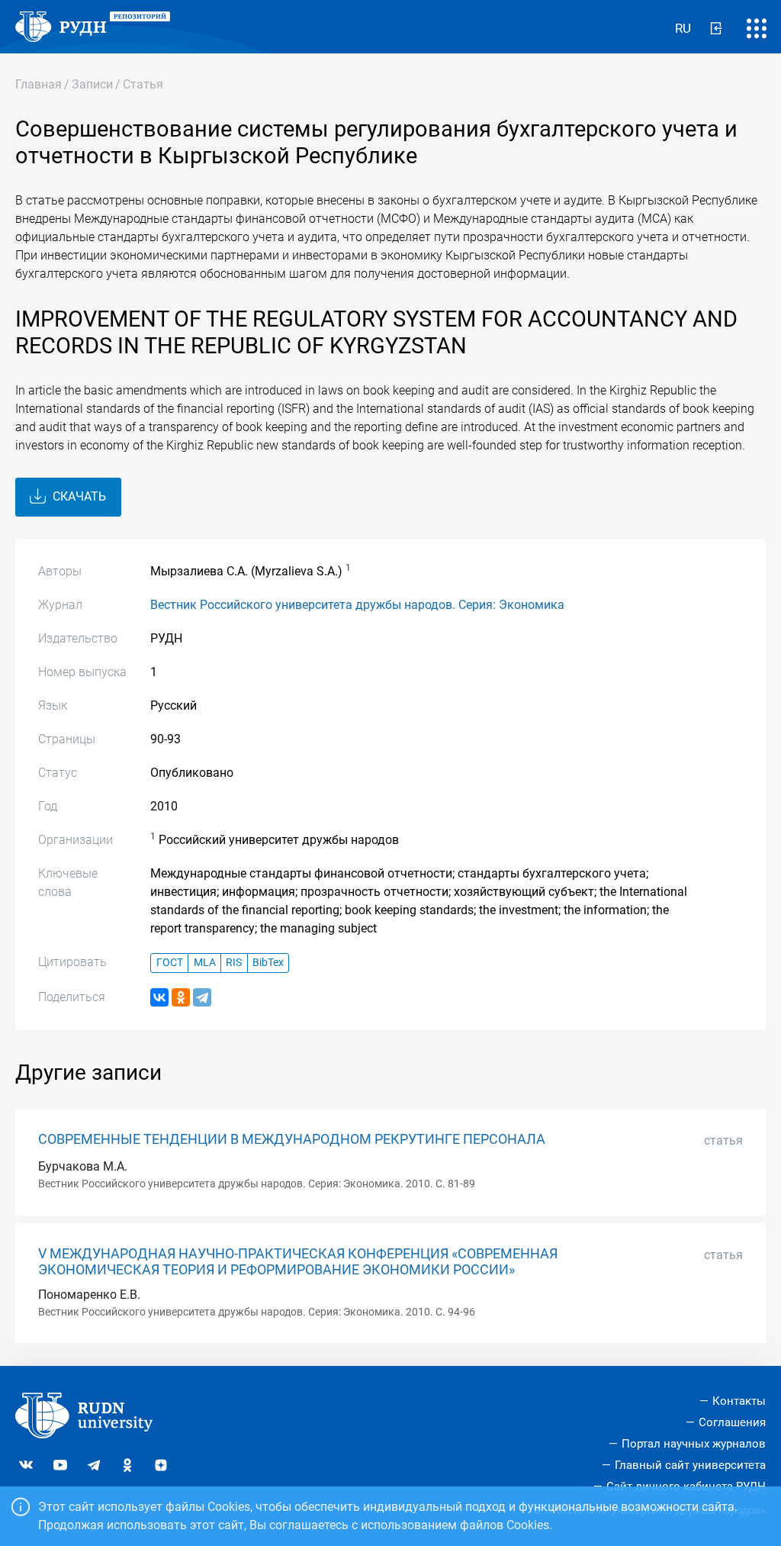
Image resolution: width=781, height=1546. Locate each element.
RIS (234, 962)
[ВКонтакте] (159, 997)
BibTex (268, 962)
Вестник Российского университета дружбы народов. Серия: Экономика (357, 604)
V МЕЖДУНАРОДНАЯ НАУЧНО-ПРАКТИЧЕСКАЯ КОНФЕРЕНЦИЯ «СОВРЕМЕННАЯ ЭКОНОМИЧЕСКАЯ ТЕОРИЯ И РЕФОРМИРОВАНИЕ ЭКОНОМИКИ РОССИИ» (298, 1261)
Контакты (739, 1401)
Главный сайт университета (690, 1465)
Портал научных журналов (694, 1444)
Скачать (78, 496)
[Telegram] (202, 997)
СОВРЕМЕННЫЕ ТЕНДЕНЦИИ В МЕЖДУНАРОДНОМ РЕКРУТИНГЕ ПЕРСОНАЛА (291, 1139)
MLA (205, 962)
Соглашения (732, 1422)
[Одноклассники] (181, 997)
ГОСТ (169, 962)
